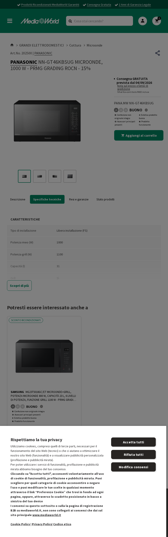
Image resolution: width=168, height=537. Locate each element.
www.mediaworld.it (46, 515)
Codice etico (62, 524)
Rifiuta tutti (133, 454)
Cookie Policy (20, 524)
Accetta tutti (133, 442)
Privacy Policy (42, 524)
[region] (83, 481)
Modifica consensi (133, 467)
